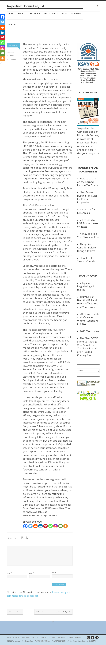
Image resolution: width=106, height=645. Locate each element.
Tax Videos (61, 637)
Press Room (25, 637)
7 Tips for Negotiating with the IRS (86, 286)
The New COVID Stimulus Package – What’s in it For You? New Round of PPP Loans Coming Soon (88, 347)
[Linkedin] (40, 526)
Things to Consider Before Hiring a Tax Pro (86, 247)
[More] (65, 526)
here (90, 149)
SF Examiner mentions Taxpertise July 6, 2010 (53, 612)
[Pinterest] (45, 526)
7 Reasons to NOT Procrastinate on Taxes (88, 223)
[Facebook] (25, 526)
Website (54, 572)
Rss (88, 637)
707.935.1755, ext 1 (44, 641)
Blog (65, 13)
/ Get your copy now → (88, 153)
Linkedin (97, 637)
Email (30, 573)
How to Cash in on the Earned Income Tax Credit (87, 182)
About (21, 13)
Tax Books (34, 13)
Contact (13, 25)
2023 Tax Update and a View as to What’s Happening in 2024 (88, 319)
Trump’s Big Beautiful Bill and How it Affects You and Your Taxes (87, 301)
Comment (9, 544)
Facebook (93, 637)
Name (8, 573)
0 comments (12, 59)
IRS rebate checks (15, 612)
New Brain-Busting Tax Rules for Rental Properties (87, 197)
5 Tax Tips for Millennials (86, 211)
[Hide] (1, 63)
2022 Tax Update (89, 331)
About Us (16, 637)
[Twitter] (30, 526)
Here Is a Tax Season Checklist (86, 259)
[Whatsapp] (50, 526)
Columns (76, 13)
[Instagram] (55, 526)
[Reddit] (35, 526)
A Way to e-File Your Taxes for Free (88, 235)
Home (11, 13)
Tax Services (51, 13)
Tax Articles (11, 56)
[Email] (60, 526)
